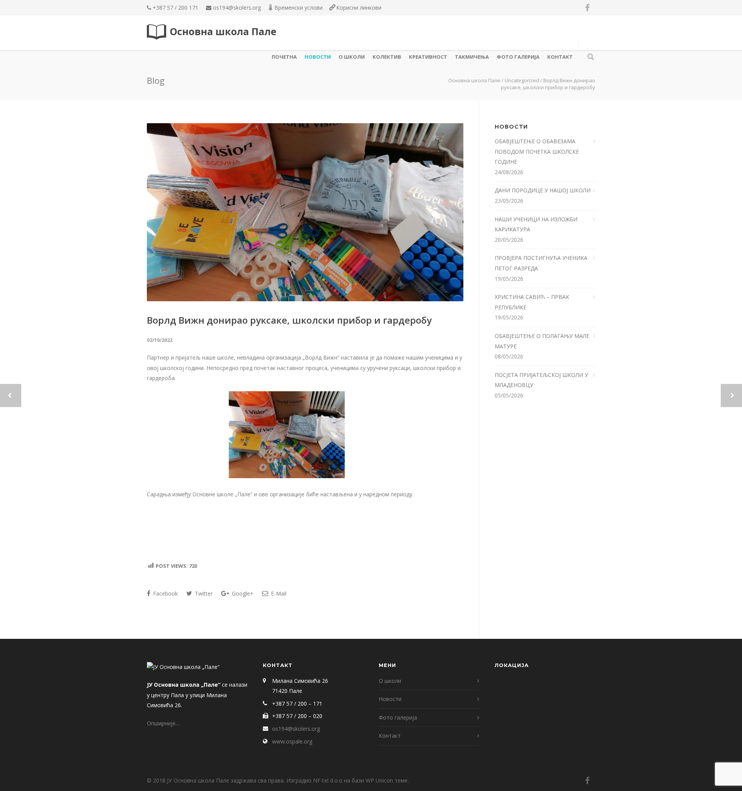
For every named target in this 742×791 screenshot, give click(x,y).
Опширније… (163, 723)
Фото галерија (518, 56)
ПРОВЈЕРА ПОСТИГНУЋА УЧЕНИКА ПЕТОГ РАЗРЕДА (541, 263)
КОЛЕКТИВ (387, 56)
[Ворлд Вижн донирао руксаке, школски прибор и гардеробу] (305, 212)
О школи (352, 56)
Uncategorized (522, 80)
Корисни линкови (358, 7)
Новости (318, 56)
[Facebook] (587, 7)
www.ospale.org (292, 741)
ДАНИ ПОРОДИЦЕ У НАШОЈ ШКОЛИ (543, 190)
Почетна (284, 56)
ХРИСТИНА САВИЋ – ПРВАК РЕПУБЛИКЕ (532, 302)
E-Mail (277, 593)
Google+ (242, 593)
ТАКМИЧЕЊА (472, 56)
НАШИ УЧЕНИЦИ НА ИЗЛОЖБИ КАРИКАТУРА (536, 224)
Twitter (203, 593)
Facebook (164, 593)
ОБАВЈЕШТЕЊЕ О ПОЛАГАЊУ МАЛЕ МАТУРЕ (542, 341)
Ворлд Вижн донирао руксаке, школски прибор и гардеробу (289, 320)
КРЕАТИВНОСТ (428, 56)
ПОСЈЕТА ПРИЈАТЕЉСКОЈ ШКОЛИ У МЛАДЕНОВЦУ (541, 380)
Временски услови (298, 7)
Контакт (560, 56)
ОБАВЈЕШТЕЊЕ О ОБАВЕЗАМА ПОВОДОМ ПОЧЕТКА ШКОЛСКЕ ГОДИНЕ (537, 151)
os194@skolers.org (237, 7)
